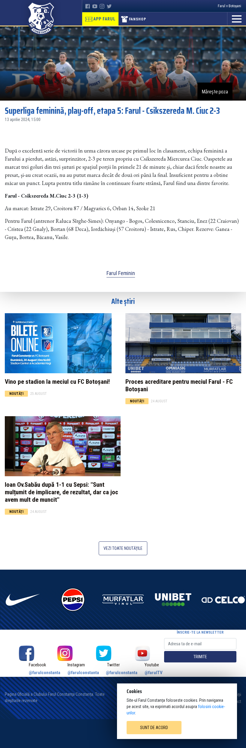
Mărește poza (215, 91)
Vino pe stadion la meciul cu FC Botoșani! (57, 381)
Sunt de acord (154, 727)
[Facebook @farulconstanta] (27, 653)
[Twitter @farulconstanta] (104, 653)
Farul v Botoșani (229, 6)
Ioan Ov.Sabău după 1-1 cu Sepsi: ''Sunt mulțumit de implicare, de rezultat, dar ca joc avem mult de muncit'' (61, 492)
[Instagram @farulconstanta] (65, 653)
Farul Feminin (120, 273)
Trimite (200, 656)
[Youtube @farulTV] (142, 653)
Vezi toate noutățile (123, 548)
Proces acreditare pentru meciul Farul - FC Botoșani (179, 385)
